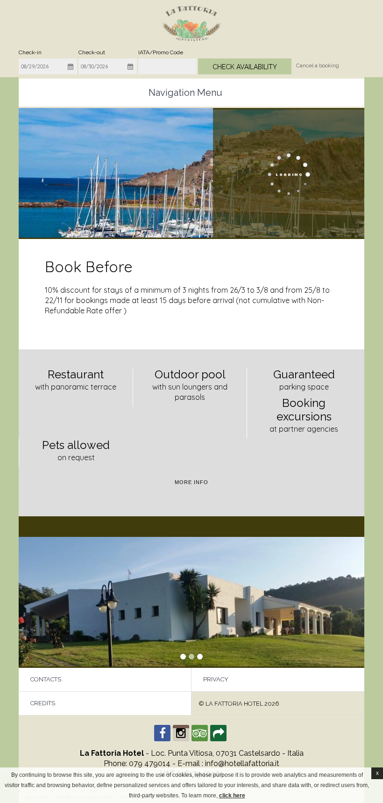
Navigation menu (185, 92)
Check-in (30, 52)
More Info (191, 482)
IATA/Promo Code (160, 52)
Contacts (45, 679)
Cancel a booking (317, 65)
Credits (42, 703)
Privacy (215, 679)
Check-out (91, 52)
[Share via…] (218, 733)
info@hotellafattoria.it (242, 763)
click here (232, 795)
